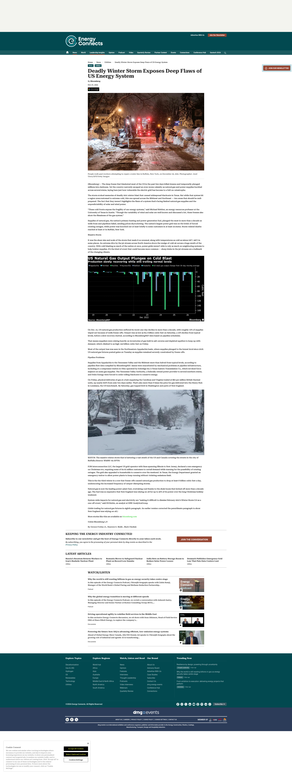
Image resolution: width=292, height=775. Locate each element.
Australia (96, 675)
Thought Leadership (128, 678)
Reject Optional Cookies (76, 754)
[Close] (88, 743)
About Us (151, 665)
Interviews (124, 675)
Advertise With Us (197, 35)
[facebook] (177, 704)
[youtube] (193, 704)
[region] (47, 756)
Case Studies (152, 675)
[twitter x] (185, 704)
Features (123, 671)
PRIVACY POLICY (136, 719)
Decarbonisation (72, 665)
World (83, 53)
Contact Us (151, 681)
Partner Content (161, 53)
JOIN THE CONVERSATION (194, 539)
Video (131, 53)
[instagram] (181, 704)
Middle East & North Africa (103, 681)
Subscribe (151, 678)
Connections (184, 53)
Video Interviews (126, 684)
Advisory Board (153, 668)
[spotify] (201, 704)
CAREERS (127, 719)
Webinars (123, 688)
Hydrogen (69, 671)
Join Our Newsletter (217, 35)
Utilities (107, 62)
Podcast (122, 53)
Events (173, 53)
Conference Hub (200, 53)
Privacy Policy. (72, 545)
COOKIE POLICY (148, 719)
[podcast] (197, 704)
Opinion (111, 53)
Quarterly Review (143, 53)
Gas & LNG (70, 668)
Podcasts (123, 681)
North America (98, 684)
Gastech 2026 (215, 53)
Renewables (70, 678)
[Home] (67, 52)
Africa (95, 668)
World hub (97, 665)
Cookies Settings (161, 719)
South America (98, 688)
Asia (94, 671)
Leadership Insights (97, 53)
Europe (95, 678)
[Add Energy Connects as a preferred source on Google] (93, 89)
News (75, 53)
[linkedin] (189, 704)
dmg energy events (154, 684)
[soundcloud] (205, 704)
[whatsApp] (209, 704)
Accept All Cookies (75, 749)
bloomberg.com (129, 516)
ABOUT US (118, 719)
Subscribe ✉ (220, 704)
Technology (70, 681)
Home (90, 62)
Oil (67, 675)
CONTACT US (172, 719)
